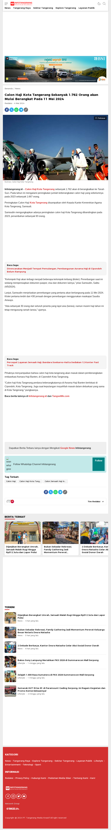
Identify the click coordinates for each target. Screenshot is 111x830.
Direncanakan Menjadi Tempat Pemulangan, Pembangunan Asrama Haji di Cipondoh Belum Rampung (54, 270)
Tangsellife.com (60, 396)
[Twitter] (11, 110)
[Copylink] (26, 110)
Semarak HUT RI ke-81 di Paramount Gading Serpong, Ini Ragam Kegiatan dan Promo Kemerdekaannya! (61, 689)
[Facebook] (7, 110)
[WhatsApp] (16, 110)
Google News (67, 448)
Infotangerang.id (38, 396)
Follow (98, 460)
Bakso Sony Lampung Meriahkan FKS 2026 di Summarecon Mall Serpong (58, 660)
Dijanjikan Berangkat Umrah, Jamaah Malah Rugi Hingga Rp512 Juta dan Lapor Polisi (22, 549)
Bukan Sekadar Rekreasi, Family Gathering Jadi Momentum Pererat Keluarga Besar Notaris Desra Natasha (60, 552)
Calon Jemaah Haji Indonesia (56, 481)
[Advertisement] (55, 34)
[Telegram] (21, 110)
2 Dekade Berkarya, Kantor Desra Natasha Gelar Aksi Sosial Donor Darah (58, 645)
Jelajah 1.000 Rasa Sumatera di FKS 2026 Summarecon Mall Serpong (56, 675)
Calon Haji (11, 481)
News (17, 88)
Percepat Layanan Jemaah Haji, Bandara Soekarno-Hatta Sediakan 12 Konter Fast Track (53, 364)
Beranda (9, 88)
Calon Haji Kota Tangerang (40, 189)
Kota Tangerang (38, 202)
